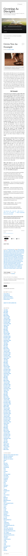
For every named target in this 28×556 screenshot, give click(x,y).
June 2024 (6, 344)
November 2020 (7, 402)
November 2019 (7, 412)
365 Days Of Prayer (8, 457)
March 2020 (6, 406)
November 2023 (7, 354)
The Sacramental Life (8, 529)
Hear (5, 482)
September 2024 (7, 340)
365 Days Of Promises (8, 458)
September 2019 (7, 413)
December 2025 (7, 319)
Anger (5, 460)
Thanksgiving (7, 523)
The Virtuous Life (10, 249)
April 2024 (6, 347)
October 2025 (7, 322)
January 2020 (6, 409)
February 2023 (7, 366)
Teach (5, 521)
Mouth (5, 501)
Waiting (5, 547)
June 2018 (6, 426)
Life (4, 493)
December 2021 (7, 384)
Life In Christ (6, 494)
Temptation (6, 522)
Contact (5, 31)
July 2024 (6, 343)
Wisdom (5, 550)
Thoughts (6, 537)
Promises (6, 511)
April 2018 (6, 428)
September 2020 (7, 403)
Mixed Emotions (7, 500)
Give (5, 472)
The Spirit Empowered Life (9, 530)
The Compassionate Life (9, 525)
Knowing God (6, 490)
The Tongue (6, 532)
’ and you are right (12, 250)
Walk (5, 548)
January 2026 (6, 318)
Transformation (7, 539)
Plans (5, 507)
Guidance (6, 479)
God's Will (6, 475)
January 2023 (6, 367)
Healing (5, 481)
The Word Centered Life (9, 534)
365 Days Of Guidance (8, 456)
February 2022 (7, 381)
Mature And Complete (8, 298)
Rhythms (5, 514)
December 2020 (7, 401)
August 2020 (6, 405)
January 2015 (6, 446)
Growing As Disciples (11, 10)
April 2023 (6, 363)
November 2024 (7, 337)
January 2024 (6, 351)
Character (6, 464)
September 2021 (7, 388)
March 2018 (6, 430)
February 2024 (7, 350)
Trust (5, 543)
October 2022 (7, 372)
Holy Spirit (6, 485)
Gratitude (6, 478)
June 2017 (6, 441)
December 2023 (7, 352)
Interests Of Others (8, 296)
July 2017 (6, 439)
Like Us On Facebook (10, 302)
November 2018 (7, 419)
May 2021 (6, 394)
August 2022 (6, 374)
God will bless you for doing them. (10, 256)
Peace (5, 505)
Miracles (6, 499)
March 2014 (6, 449)
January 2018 (6, 432)
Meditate (6, 497)
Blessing (5, 463)
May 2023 (6, 362)
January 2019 (6, 416)
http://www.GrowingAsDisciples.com (8, 233)
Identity (5, 486)
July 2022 (6, 376)
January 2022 (6, 383)
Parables (6, 504)
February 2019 (7, 414)
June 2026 (6, 311)
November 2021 (7, 385)
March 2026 (6, 315)
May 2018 (6, 427)
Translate (13, 273)
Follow (5, 285)
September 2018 (7, 421)
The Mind (6, 526)
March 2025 (6, 332)
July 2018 (6, 424)
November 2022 (7, 370)
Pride (5, 510)
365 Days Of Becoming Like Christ (11, 454)
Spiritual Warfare (7, 519)
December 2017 (7, 434)
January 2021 (6, 399)
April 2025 (6, 330)
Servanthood (6, 515)
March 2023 (6, 365)
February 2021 (7, 398)
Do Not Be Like (7, 295)
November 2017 (7, 435)
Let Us (5, 492)
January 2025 (6, 334)
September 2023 (7, 356)
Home (5, 26)
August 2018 (6, 423)
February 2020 (7, 408)
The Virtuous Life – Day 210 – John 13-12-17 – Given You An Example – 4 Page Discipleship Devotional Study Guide (14, 212)
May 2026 (6, 312)
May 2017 (6, 442)
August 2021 (6, 390)
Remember (6, 512)
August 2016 (6, 443)
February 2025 (7, 333)
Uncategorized (7, 546)
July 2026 (6, 309)
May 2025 (6, 329)
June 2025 (6, 327)
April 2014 (6, 448)
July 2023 (6, 359)
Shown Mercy (7, 293)
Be (4, 461)
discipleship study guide (18, 255)
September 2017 (7, 438)
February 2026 (7, 316)
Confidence (6, 465)
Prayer (5, 508)
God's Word (6, 476)
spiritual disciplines (12, 263)
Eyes (5, 468)
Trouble (5, 541)
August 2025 (6, 325)
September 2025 (7, 323)
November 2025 (7, 320)
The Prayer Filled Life (8, 528)
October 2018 (7, 420)
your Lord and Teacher (11, 268)
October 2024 (7, 338)
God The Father (7, 474)
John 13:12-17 (11, 258)
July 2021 (6, 391)
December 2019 (7, 410)
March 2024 (6, 348)
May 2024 (6, 345)
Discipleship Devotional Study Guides (14, 26)
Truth (5, 544)
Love (5, 496)
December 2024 (7, 336)
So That (5, 517)
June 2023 (6, 361)
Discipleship (6, 254)
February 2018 (7, 431)
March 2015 (6, 445)
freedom (6, 471)
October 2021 (7, 387)
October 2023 (7, 355)
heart (5, 483)
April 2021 (6, 395)
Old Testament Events (8, 503)
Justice (5, 489)
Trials (5, 540)
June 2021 (6, 392)
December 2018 (7, 417)
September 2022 (7, 373)
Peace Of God (7, 299)
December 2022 (7, 369)
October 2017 (7, 437)
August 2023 (6, 358)
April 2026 (6, 314)
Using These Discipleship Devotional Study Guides (13, 29)
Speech (5, 518)
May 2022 (6, 377)
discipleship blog (12, 254)
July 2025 (6, 326)
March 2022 (6, 380)
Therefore (6, 536)
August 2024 (6, 341)
